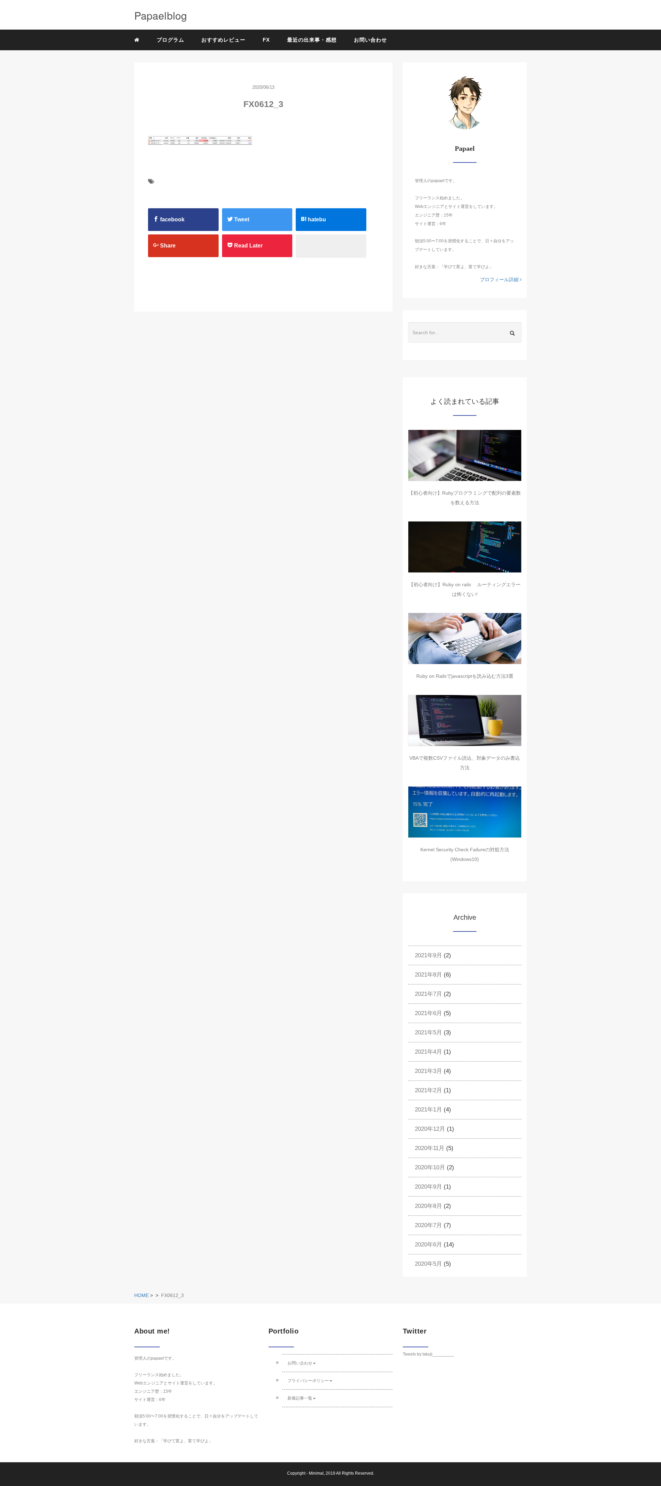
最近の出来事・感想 (312, 40)
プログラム (170, 40)
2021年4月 (428, 1051)
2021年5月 (428, 1032)
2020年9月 (428, 1186)
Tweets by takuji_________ (428, 1354)
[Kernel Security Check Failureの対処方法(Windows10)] (465, 812)
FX (266, 40)
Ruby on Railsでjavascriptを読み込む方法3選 (464, 676)
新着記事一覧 (299, 1398)
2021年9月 (428, 955)
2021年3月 (428, 1071)
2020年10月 (430, 1167)
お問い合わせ (370, 40)
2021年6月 (428, 1013)
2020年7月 (428, 1225)
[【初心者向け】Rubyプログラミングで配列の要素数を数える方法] (465, 455)
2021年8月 (428, 974)
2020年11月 (429, 1148)
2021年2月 (428, 1090)
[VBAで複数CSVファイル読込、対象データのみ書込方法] (465, 720)
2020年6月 (428, 1244)
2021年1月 (428, 1109)
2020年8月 (428, 1206)
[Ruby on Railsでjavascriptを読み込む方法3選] (465, 638)
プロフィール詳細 (500, 279)
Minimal (316, 1473)
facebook (172, 219)
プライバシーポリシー (308, 1380)
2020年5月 (428, 1264)
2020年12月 (430, 1129)
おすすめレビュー (223, 40)
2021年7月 (428, 994)
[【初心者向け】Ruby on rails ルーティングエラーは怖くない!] (465, 547)
